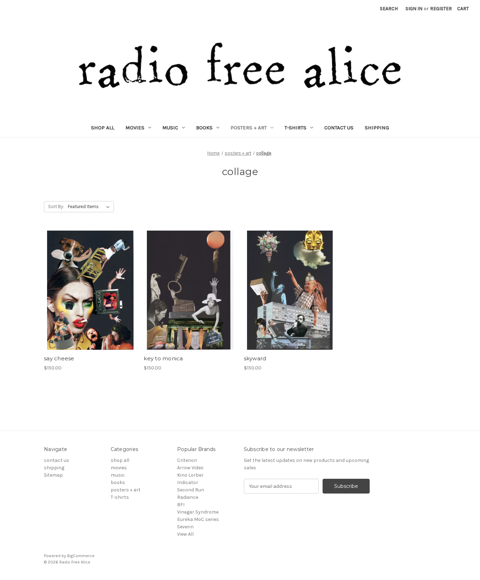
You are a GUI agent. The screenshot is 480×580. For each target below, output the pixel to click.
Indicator (187, 482)
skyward (255, 358)
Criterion (187, 460)
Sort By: (56, 206)
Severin (185, 527)
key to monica (163, 358)
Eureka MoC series (198, 519)
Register (441, 9)
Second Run (190, 490)
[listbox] (90, 206)
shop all (102, 127)
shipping (377, 127)
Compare (87, 296)
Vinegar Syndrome (198, 512)
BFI (180, 505)
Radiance (187, 497)
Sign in (414, 9)
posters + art (249, 127)
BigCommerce (81, 555)
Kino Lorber (190, 475)
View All (185, 534)
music (170, 127)
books (204, 127)
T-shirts (295, 127)
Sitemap (53, 475)
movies (134, 127)
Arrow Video (190, 468)
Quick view (89, 284)
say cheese (59, 358)
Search (389, 9)
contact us (338, 127)
